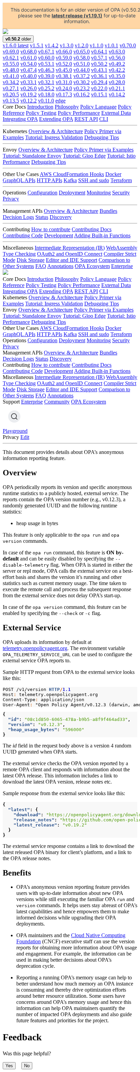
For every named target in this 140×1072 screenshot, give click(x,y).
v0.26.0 (28, 88)
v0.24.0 (64, 88)
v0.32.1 (46, 82)
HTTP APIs (49, 180)
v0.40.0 (28, 76)
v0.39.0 (46, 76)
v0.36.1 (99, 76)
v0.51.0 (81, 64)
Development (58, 235)
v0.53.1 (46, 64)
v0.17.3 (64, 94)
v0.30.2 (81, 82)
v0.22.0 (99, 88)
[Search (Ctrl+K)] (14, 416)
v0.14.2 (117, 94)
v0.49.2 (117, 64)
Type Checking (19, 254)
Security (121, 192)
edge (60, 101)
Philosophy (67, 107)
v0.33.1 (28, 82)
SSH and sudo (93, 180)
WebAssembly (121, 248)
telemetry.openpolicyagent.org (35, 648)
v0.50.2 (99, 64)
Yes (9, 1065)
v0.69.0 (11, 51)
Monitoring (99, 192)
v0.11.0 (46, 101)
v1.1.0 (96, 45)
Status (41, 217)
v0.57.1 (99, 58)
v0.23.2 (81, 88)
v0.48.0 (11, 70)
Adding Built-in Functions (102, 235)
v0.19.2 (28, 94)
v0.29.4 (99, 82)
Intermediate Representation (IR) (70, 248)
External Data (116, 113)
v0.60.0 (46, 58)
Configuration (42, 192)
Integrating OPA (20, 119)
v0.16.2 (81, 94)
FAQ (40, 266)
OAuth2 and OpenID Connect (69, 254)
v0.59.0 (64, 58)
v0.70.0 (128, 45)
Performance (16, 162)
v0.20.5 (11, 94)
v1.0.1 (111, 45)
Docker (113, 174)
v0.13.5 (11, 101)
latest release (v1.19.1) (77, 15)
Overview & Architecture (56, 131)
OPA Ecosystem (92, 266)
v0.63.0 (117, 51)
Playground (15, 431)
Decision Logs (18, 217)
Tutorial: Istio (121, 156)
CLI (103, 119)
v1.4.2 (51, 45)
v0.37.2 (81, 76)
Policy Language (98, 107)
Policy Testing (41, 113)
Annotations (60, 266)
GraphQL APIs (19, 180)
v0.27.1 (11, 88)
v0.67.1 (46, 51)
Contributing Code (23, 235)
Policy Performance (79, 113)
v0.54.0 (28, 64)
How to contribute (50, 229)
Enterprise (122, 266)
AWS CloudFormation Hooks (72, 174)
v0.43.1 (99, 70)
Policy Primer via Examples (104, 150)
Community (57, 402)
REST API (86, 119)
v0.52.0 (64, 64)
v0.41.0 (11, 76)
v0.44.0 (81, 70)
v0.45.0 (64, 70)
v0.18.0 (46, 94)
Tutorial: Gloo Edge (84, 156)
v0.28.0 (117, 82)
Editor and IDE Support (71, 260)
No (27, 1065)
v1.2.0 (81, 45)
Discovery (61, 217)
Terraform (121, 180)
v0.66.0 (64, 51)
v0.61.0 (28, 58)
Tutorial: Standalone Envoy (32, 156)
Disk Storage (31, 260)
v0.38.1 (64, 76)
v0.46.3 (46, 70)
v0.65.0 (81, 51)
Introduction (40, 107)
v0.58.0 (81, 58)
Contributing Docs (91, 229)
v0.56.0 (117, 58)
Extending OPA (56, 119)
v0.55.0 (11, 64)
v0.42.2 (117, 70)
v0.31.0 (64, 82)
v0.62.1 (11, 58)
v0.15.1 (99, 94)
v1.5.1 (36, 45)
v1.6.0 (16, 45)
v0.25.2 (46, 88)
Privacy (11, 199)
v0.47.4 (28, 70)
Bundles (108, 211)
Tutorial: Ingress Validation (54, 137)
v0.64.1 (99, 51)
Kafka (70, 180)
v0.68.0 (28, 51)
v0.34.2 (11, 82)
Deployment (72, 192)
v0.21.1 (117, 88)
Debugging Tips (101, 137)
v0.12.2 (28, 101)
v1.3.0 (66, 45)
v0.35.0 (117, 76)
